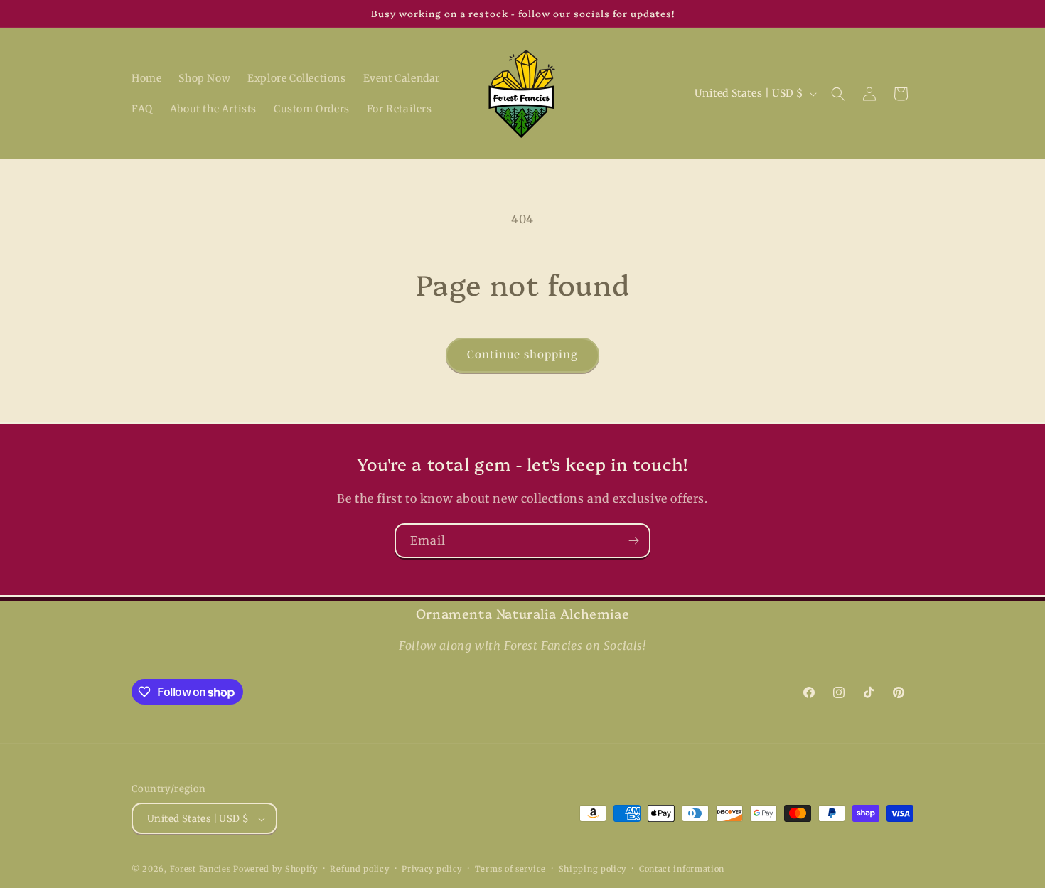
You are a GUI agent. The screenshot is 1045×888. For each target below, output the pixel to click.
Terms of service (510, 869)
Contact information (681, 869)
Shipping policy (593, 869)
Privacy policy (432, 869)
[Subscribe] (633, 540)
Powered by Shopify (275, 869)
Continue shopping (522, 354)
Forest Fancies (200, 869)
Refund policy (359, 869)
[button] (838, 93)
